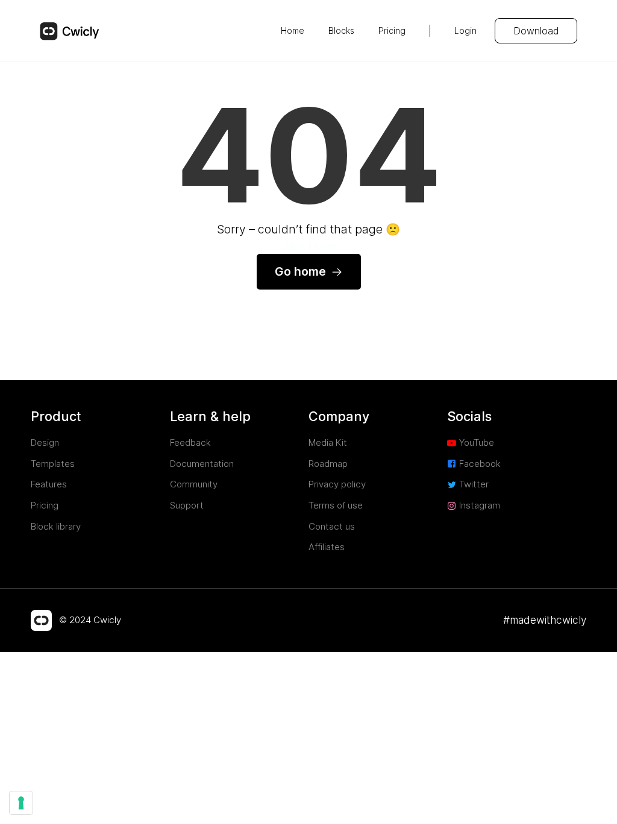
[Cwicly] (69, 31)
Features (49, 484)
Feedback (190, 442)
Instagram (479, 505)
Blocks (341, 30)
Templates (53, 463)
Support (187, 505)
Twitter (474, 484)
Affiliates (326, 547)
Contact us (331, 526)
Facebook (480, 463)
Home (292, 30)
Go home (300, 271)
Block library (56, 526)
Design (45, 442)
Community (194, 484)
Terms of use (335, 505)
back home (308, 245)
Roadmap (328, 463)
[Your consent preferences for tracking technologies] (21, 802)
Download (536, 31)
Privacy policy (337, 484)
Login (465, 30)
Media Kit (327, 442)
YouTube (476, 442)
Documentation (202, 463)
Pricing (392, 30)
